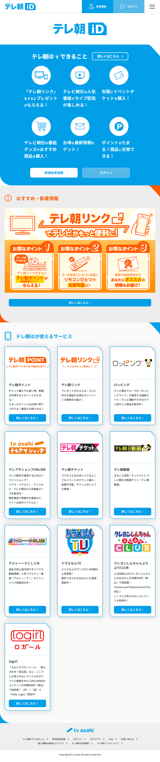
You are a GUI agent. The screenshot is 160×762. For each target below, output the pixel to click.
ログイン (106, 172)
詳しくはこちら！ (80, 303)
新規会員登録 (54, 172)
